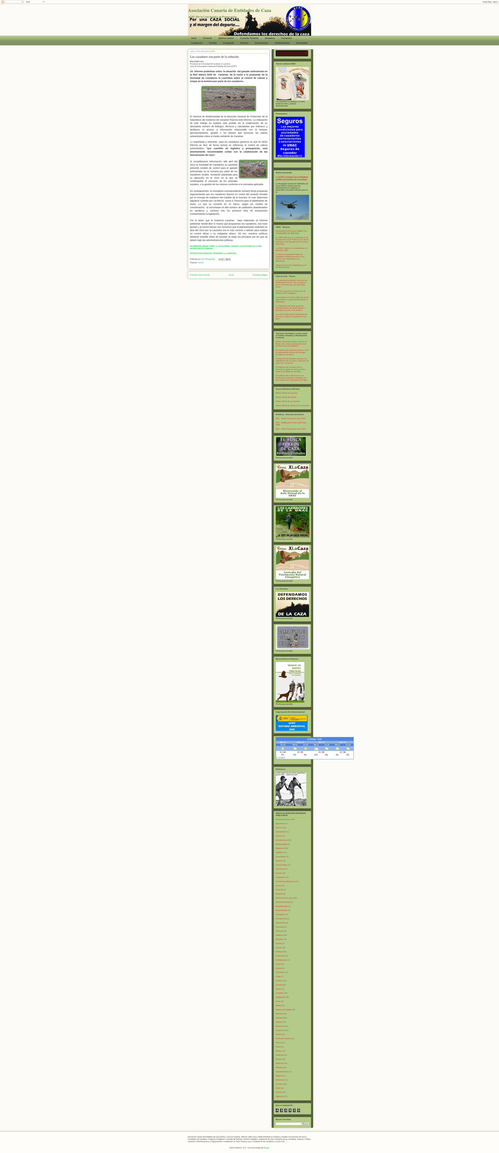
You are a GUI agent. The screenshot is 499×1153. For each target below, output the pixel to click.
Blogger (266, 1148)
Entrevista (280, 931)
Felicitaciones (281, 960)
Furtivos (279, 981)
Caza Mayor (281, 856)
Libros (278, 1001)
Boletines (279, 848)
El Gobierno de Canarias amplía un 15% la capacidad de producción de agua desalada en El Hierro (292, 352)
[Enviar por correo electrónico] (219, 259)
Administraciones (283, 819)
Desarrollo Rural (282, 902)
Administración (282, 43)
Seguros (279, 1076)
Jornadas (279, 993)
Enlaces (244, 43)
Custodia (279, 890)
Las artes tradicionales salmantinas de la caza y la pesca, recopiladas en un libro (291, 316)
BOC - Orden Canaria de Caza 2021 (291, 418)
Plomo (278, 1047)
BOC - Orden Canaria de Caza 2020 (291, 429)
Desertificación (282, 906)
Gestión (213, 43)
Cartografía (228, 43)
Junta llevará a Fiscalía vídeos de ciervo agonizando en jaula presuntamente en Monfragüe (292, 299)
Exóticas (279, 952)
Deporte (279, 894)
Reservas (280, 1063)
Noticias (279, 1018)
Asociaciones (261, 43)
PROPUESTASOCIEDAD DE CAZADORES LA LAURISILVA (213, 253)
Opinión (201, 263)
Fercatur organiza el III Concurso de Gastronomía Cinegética (291, 292)
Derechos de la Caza (284, 898)
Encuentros (280, 923)
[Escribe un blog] (222, 259)
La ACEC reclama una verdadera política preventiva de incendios (292, 178)
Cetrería (279, 861)
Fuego (278, 976)
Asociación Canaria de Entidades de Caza (229, 10)
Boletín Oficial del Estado (286, 397)
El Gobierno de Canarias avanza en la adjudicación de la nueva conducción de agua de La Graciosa (292, 361)
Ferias (278, 964)
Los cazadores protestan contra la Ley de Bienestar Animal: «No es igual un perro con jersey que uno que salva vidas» (291, 283)
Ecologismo (280, 914)
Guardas (279, 985)
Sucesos (279, 1084)
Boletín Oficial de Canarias (287, 393)
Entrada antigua (260, 275)
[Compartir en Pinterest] (229, 259)
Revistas (279, 1067)
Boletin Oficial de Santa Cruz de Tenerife (292, 405)
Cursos (279, 885)
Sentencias (280, 1080)
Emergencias (281, 919)
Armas (278, 836)
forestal (279, 968)
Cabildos (279, 852)
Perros (278, 1043)
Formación (286, 38)
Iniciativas (270, 38)
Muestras (279, 1014)
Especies (279, 935)
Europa (279, 943)
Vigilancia (280, 1096)
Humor (278, 989)
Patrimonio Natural (283, 1038)
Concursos (280, 869)
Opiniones (280, 1026)
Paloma (279, 1034)
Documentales (282, 910)
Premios (279, 1059)
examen (279, 948)
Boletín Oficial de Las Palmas (288, 401)
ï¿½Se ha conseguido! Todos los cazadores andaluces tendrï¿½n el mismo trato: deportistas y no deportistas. (290, 257)
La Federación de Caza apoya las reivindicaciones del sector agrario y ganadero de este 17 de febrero (290, 308)
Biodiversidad (281, 844)
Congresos (280, 877)
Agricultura (280, 823)
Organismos (281, 1030)
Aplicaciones (281, 832)
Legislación (197, 43)
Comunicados (281, 865)
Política (279, 1051)
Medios (279, 1005)
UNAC (278, 1088)
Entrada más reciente (200, 275)
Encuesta (279, 927)
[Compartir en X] (224, 259)
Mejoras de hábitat (283, 1010)
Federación (280, 956)
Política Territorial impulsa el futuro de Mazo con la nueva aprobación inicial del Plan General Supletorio (291, 344)
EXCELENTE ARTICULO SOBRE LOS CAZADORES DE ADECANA (291, 232)
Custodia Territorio (249, 38)
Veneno (279, 1092)
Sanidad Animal (282, 1072)
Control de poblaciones (285, 881)
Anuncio (279, 827)
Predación (280, 1055)
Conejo (279, 873)
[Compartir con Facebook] (227, 259)
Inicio (193, 38)
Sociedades (302, 43)
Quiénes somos (226, 38)
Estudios (279, 939)
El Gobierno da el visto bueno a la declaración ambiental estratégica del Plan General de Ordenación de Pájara (292, 377)
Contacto (207, 38)
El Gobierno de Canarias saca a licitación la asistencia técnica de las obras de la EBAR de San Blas (290, 369)
